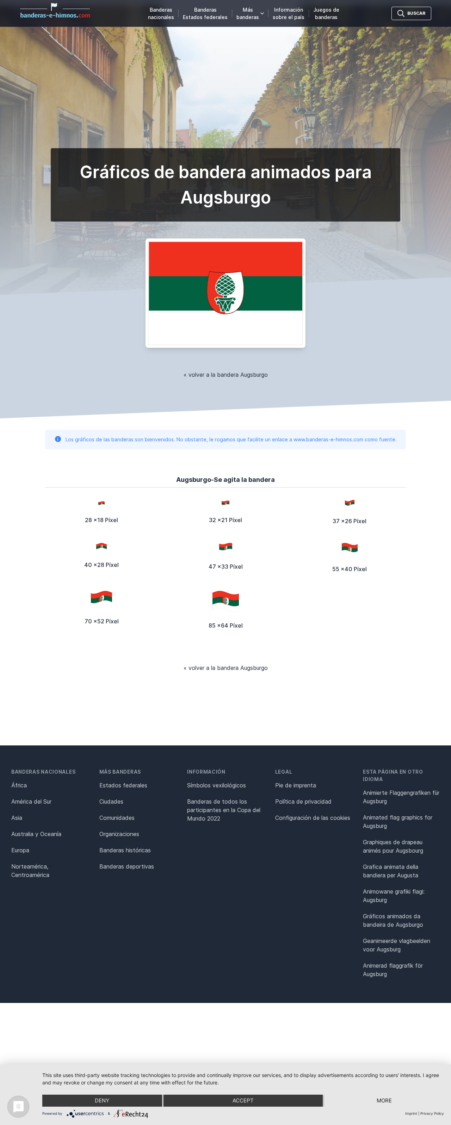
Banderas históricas (125, 850)
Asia (16, 817)
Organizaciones (119, 833)
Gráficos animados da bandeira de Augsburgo (393, 920)
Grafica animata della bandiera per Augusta (390, 871)
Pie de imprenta (295, 785)
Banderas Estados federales (205, 13)
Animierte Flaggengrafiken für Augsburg (401, 797)
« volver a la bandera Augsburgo (226, 374)
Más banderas (247, 13)
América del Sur (31, 801)
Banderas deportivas (126, 866)
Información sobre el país (288, 13)
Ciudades (111, 801)
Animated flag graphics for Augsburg (397, 821)
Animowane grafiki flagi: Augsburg (394, 895)
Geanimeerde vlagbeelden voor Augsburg (396, 945)
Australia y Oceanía (36, 833)
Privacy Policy (432, 1113)
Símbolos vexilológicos (216, 785)
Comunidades (117, 817)
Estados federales (123, 785)
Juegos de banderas (326, 13)
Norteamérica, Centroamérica (30, 870)
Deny (102, 1100)
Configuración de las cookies (312, 817)
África (19, 785)
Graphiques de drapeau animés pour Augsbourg (393, 846)
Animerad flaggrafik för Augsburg (393, 970)
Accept (243, 1100)
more (384, 1100)
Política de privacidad (303, 801)
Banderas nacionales (161, 13)
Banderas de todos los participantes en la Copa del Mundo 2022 (223, 810)
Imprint (411, 1113)
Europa (20, 850)
